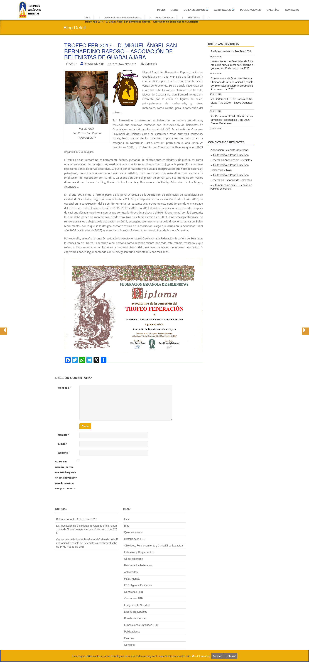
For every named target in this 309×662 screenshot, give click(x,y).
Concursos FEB (133, 598)
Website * (63, 452)
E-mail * (62, 443)
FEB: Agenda (131, 578)
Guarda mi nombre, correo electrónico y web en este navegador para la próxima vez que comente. (66, 475)
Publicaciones (250, 9)
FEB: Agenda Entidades (138, 585)
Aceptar (217, 656)
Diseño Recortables (135, 611)
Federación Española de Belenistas (123, 17)
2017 (111, 64)
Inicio (161, 9)
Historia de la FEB (134, 538)
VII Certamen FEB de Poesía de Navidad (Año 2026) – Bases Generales (231, 102)
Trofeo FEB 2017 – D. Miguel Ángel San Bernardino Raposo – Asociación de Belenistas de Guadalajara (120, 51)
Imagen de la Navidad (136, 605)
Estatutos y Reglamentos (139, 552)
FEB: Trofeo (194, 17)
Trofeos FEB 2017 (125, 64)
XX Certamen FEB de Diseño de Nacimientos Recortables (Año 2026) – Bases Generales (232, 120)
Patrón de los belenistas (138, 565)
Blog (174, 9)
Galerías (272, 9)
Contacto (292, 9)
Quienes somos (194, 9)
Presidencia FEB (94, 63)
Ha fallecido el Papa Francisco (231, 154)
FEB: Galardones (164, 17)
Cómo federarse (133, 558)
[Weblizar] (30, 9)
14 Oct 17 (71, 63)
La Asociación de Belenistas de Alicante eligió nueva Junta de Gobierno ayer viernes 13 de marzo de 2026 (232, 65)
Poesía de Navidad (135, 618)
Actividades (222, 9)
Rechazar (230, 656)
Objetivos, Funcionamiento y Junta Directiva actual (153, 545)
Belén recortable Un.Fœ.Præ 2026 (231, 51)
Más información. (201, 656)
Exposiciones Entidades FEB (141, 624)
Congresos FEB (133, 591)
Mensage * (64, 387)
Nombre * (63, 435)
